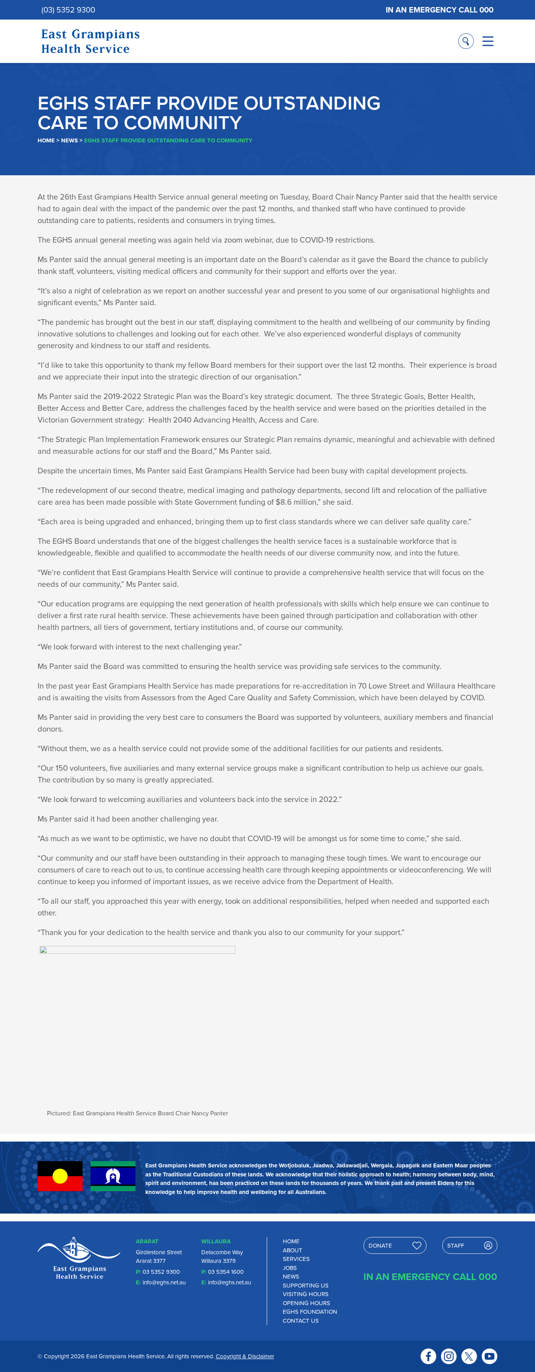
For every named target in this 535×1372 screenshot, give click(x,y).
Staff (455, 1245)
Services (296, 1259)
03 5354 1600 (226, 1272)
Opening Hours (306, 1303)
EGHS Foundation (310, 1311)
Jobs (290, 1268)
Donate (380, 1245)
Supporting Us (306, 1285)
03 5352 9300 (161, 1272)
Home (46, 140)
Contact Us (301, 1320)
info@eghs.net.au (164, 1282)
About (292, 1250)
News (69, 140)
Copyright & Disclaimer (245, 1356)
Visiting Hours (306, 1294)
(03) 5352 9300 (68, 10)
